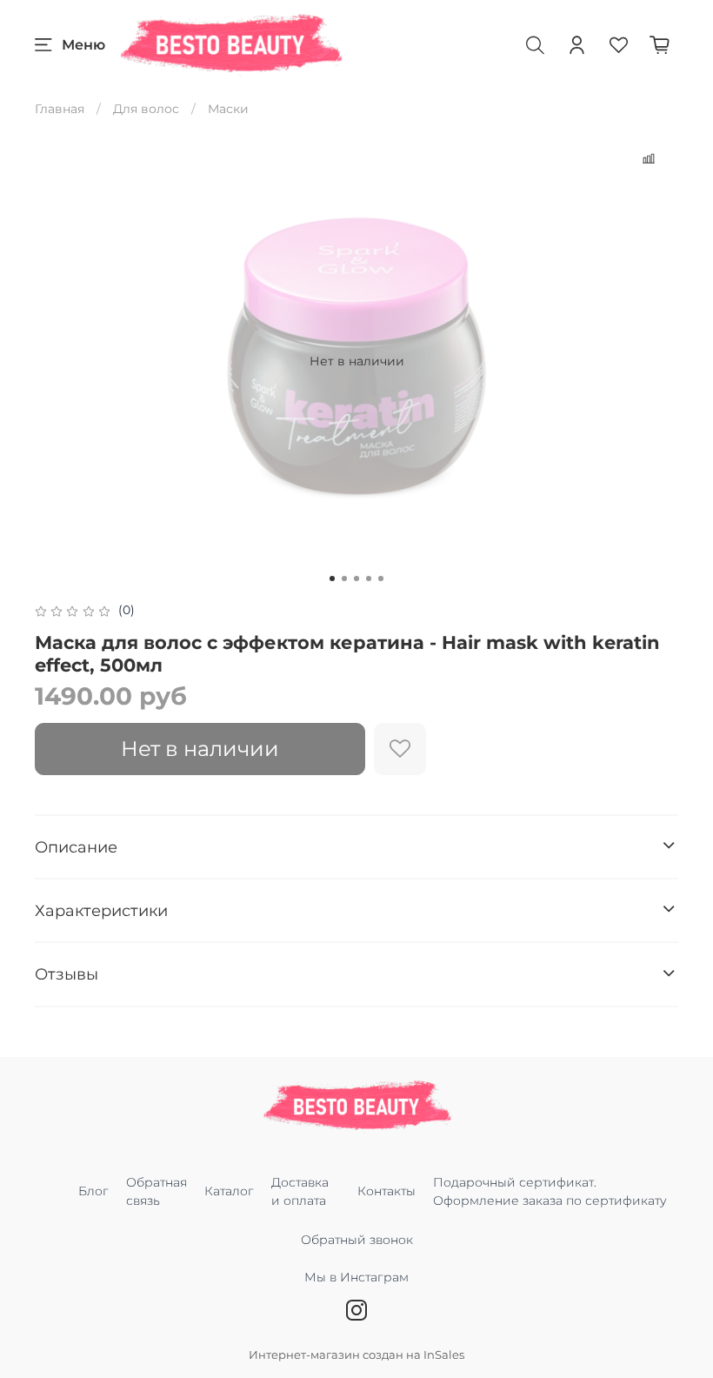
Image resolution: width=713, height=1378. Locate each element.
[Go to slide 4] (368, 578)
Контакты (386, 1191)
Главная (59, 109)
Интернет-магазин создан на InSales (356, 1354)
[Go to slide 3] (356, 578)
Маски (228, 109)
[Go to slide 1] (332, 578)
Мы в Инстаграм (356, 1277)
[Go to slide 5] (380, 578)
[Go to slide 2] (344, 578)
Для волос (146, 109)
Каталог (229, 1191)
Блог (93, 1191)
